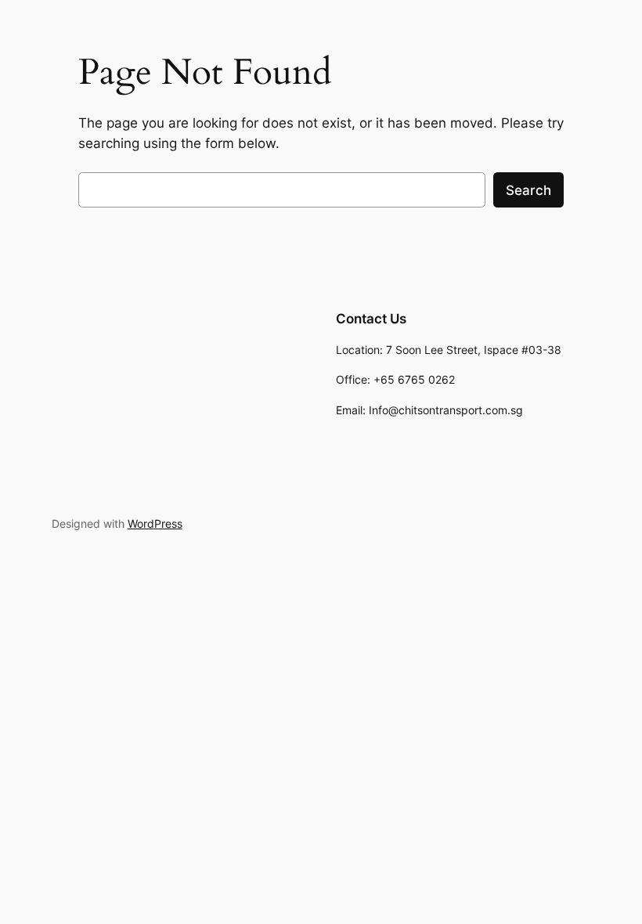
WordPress (155, 523)
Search (528, 190)
